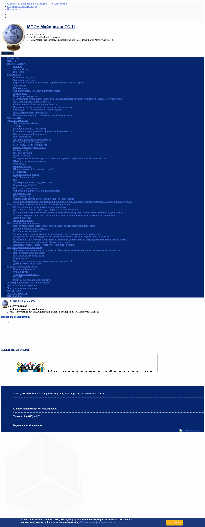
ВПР (15, 180)
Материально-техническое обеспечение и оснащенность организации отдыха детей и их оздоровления (68, 212)
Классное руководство (25, 188)
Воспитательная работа (26, 174)
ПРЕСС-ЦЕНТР (16, 63)
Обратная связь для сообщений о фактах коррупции (41, 242)
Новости (17, 66)
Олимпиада (19, 163)
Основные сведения (24, 77)
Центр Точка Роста (23, 196)
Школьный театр (22, 166)
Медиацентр (20, 172)
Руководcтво (20, 93)
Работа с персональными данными (32, 280)
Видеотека (18, 72)
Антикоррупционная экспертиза (30, 228)
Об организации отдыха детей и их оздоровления (39, 207)
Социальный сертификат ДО (22, 6)
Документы (19, 85)
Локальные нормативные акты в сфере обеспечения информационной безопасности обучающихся (66, 250)
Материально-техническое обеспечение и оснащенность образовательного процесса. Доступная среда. (68, 99)
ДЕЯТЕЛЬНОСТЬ (17, 120)
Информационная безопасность (30, 134)
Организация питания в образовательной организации (42, 115)
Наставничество (22, 136)
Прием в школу (21, 155)
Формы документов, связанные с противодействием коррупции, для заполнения (57, 234)
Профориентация (22, 153)
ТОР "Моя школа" (23, 177)
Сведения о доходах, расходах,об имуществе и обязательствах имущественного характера (61, 236)
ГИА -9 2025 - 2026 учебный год (30, 144)
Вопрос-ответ (14, 9)
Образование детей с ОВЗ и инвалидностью (36, 190)
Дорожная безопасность (26, 274)
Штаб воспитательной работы (29, 161)
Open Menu (7, 53)
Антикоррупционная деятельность (32, 139)
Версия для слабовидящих (15, 317)
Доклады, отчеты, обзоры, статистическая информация (43, 244)
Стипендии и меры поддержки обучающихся (37, 109)
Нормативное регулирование (29, 253)
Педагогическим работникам (29, 255)
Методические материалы (27, 231)
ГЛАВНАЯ (13, 58)
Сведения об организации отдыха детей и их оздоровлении (37, 3)
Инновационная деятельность (29, 147)
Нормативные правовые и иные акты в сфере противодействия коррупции (54, 226)
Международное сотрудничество (30, 112)
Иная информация (23, 220)
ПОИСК (11, 61)
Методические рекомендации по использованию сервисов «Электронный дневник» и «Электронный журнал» (72, 201)
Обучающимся (21, 258)
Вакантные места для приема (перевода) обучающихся (43, 107)
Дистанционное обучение (26, 123)
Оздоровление (20, 150)
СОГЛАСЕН (174, 522)
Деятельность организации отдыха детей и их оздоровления (45, 209)
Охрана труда (20, 271)
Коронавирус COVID (24, 185)
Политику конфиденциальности (97, 522)
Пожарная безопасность (26, 269)
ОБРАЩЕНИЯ (15, 117)
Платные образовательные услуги (31, 101)
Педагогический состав (25, 96)
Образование (20, 88)
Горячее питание (22, 193)
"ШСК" (17, 126)
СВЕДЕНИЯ (14, 74)
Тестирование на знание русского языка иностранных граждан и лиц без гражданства (59, 158)
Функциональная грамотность (29, 128)
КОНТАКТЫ (14, 296)
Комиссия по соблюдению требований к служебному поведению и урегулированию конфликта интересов (70, 239)
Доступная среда (22, 217)
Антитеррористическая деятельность (33, 182)
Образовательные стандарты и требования (36, 90)
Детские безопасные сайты (27, 263)
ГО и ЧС (18, 277)
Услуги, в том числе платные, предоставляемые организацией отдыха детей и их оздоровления (64, 215)
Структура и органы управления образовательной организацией (48, 82)
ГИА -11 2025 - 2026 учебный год (30, 142)
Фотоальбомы (21, 69)
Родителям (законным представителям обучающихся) (42, 261)
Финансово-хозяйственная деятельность (35, 104)
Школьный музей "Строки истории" (33, 169)
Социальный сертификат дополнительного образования (43, 199)
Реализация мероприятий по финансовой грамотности (42, 131)
